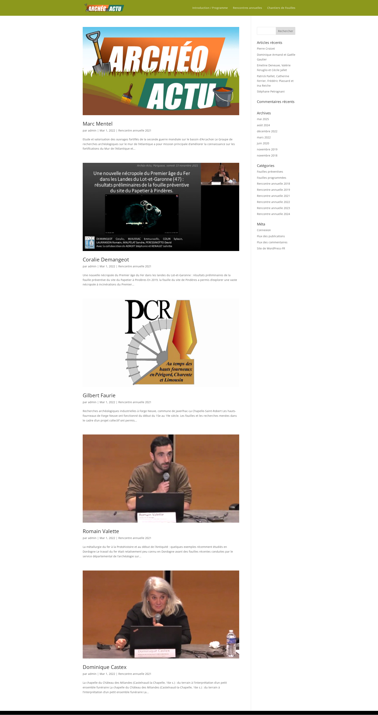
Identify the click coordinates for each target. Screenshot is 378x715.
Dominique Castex (105, 667)
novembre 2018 (267, 155)
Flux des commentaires (272, 242)
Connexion (264, 230)
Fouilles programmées (271, 178)
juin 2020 (263, 143)
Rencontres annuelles (247, 8)
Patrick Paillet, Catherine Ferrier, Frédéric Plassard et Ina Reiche (275, 80)
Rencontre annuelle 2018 (273, 183)
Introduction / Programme (210, 8)
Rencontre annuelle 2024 (273, 214)
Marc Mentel (98, 123)
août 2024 (263, 125)
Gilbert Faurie (99, 395)
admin (92, 130)
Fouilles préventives (270, 171)
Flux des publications (271, 236)
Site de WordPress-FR (271, 248)
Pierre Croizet (266, 48)
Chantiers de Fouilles (281, 8)
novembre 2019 (267, 149)
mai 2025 (263, 119)
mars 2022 (264, 137)
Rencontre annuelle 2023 (273, 208)
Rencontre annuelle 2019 (273, 190)
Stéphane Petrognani (271, 91)
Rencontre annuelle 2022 (273, 202)
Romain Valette (101, 531)
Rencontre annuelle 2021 (134, 130)
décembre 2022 (267, 131)
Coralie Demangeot (106, 259)
